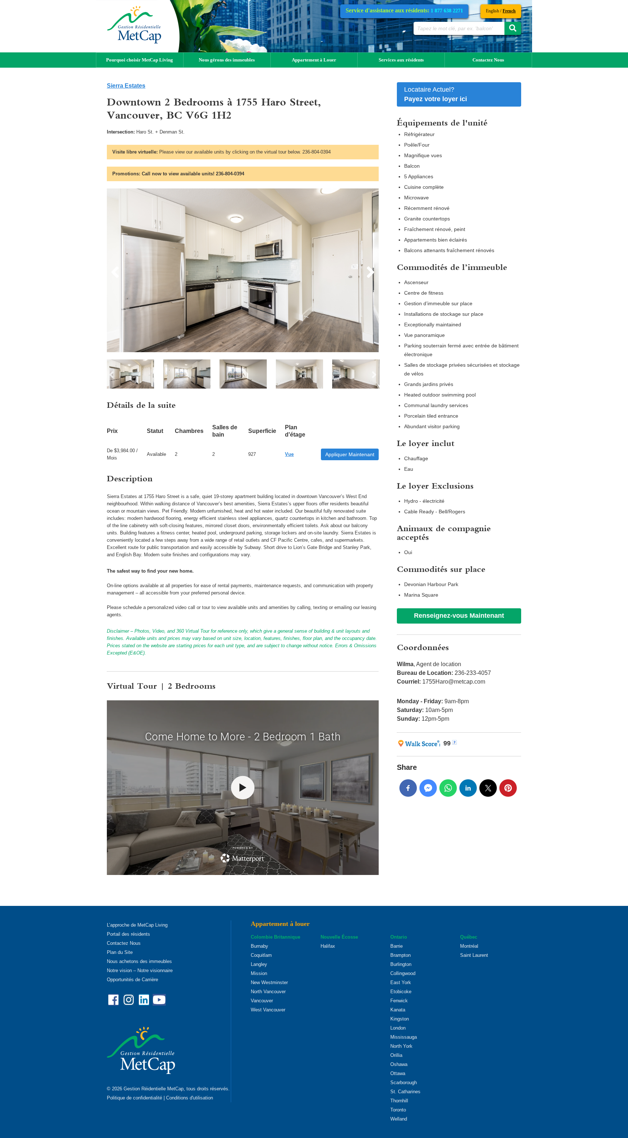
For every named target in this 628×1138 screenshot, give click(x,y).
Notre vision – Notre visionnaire (140, 970)
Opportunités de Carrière (132, 979)
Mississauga (403, 1037)
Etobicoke (400, 991)
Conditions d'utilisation (189, 1098)
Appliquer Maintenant (349, 454)
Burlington (400, 964)
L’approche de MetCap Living (137, 925)
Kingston (399, 1019)
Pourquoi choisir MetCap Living (139, 60)
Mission (259, 973)
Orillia (396, 1055)
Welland (398, 1119)
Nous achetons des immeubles (139, 961)
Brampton (400, 955)
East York (400, 982)
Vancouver (262, 1000)
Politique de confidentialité (134, 1098)
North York (401, 1046)
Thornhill (399, 1100)
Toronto (398, 1110)
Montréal (469, 946)
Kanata (397, 1009)
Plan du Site (120, 952)
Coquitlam (261, 955)
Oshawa (398, 1064)
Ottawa (397, 1073)
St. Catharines (405, 1091)
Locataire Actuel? (435, 94)
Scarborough (403, 1082)
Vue (289, 454)
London (398, 1028)
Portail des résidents (128, 934)
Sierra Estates (126, 86)
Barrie (396, 946)
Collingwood (402, 973)
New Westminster (269, 982)
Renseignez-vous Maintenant (459, 615)
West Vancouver (268, 1009)
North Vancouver (268, 991)
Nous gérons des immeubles (227, 60)
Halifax (328, 946)
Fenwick (399, 1000)
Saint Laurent (474, 955)
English (492, 10)
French (509, 10)
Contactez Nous (488, 60)
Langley (259, 964)
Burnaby (259, 946)
